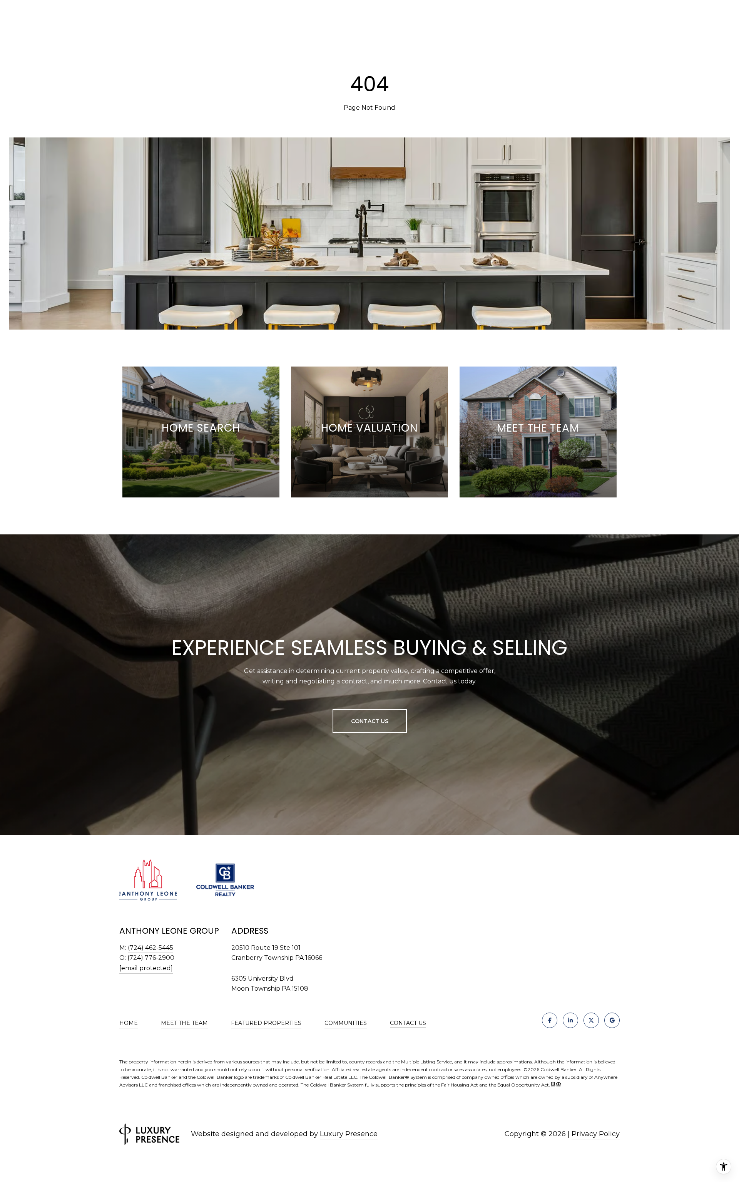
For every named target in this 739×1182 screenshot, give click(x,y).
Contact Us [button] (369, 721)
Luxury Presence (349, 1134)
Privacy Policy (596, 1134)
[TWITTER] (591, 1020)
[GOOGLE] (612, 1020)
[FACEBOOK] (549, 1020)
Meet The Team (184, 1023)
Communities (345, 1023)
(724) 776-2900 (150, 957)
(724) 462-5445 (150, 947)
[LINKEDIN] (570, 1020)
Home (128, 1023)
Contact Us (408, 1023)
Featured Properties (266, 1023)
